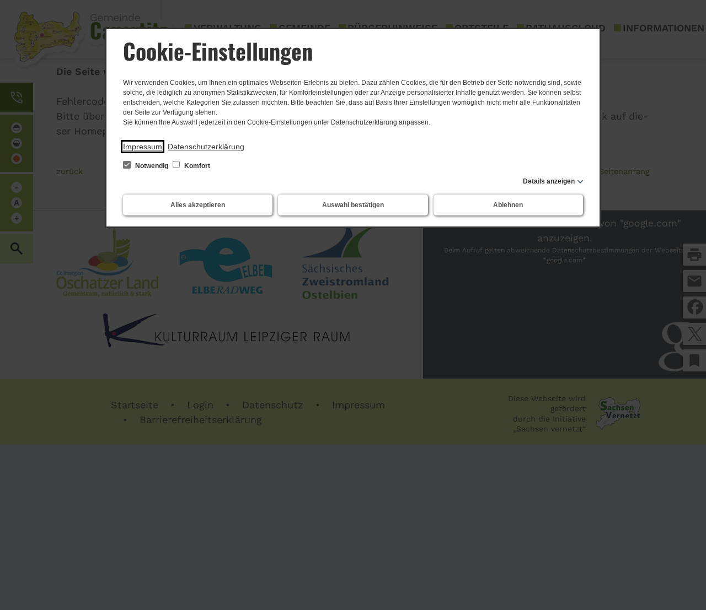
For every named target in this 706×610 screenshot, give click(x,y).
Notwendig (151, 166)
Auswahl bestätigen (353, 205)
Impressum (142, 146)
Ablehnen (508, 205)
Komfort (196, 166)
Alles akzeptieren (197, 205)
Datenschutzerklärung (206, 146)
